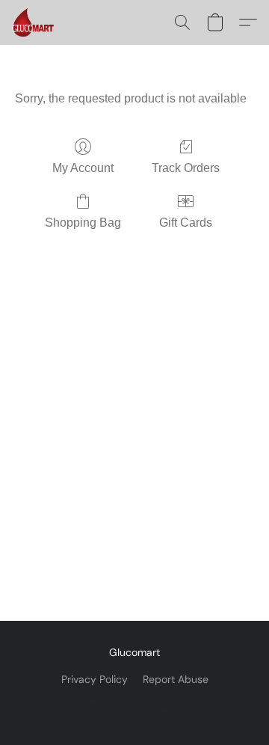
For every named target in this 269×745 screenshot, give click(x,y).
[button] (34, 22)
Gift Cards (185, 222)
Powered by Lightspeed (135, 704)
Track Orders (186, 168)
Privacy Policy (94, 679)
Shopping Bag (83, 222)
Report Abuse (175, 679)
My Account (83, 168)
